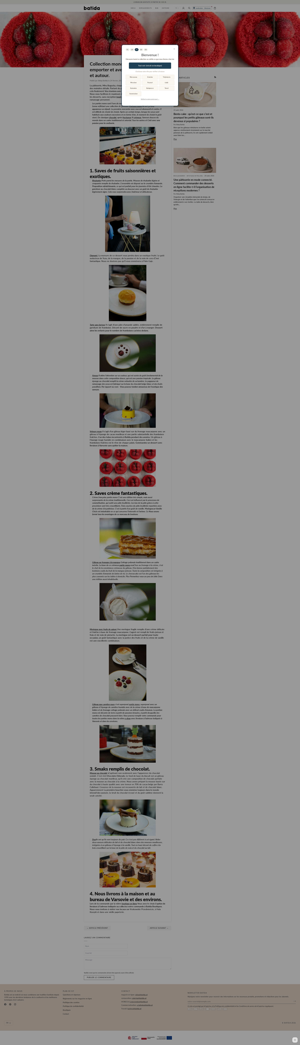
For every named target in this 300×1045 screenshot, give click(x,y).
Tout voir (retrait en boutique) (150, 66)
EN (146, 49)
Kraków (150, 77)
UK (132, 49)
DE (141, 49)
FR (136, 49)
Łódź (166, 82)
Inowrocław (133, 94)
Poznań (150, 82)
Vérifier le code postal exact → (150, 99)
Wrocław (133, 82)
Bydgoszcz (150, 88)
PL (127, 49)
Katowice (133, 88)
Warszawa (133, 77)
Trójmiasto (166, 77)
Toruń (167, 88)
